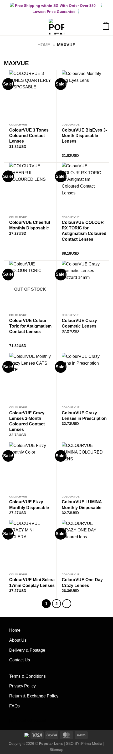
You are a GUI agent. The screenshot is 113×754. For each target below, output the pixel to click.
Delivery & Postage (27, 650)
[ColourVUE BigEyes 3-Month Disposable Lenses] (83, 95)
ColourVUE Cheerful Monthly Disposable (29, 225)
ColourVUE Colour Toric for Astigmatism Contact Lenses (30, 326)
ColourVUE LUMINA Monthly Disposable (82, 504)
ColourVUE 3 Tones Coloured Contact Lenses (29, 135)
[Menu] (7, 26)
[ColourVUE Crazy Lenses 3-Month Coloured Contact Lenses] (30, 378)
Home (44, 45)
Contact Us (19, 660)
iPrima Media (91, 743)
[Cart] (106, 26)
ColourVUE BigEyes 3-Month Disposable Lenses (84, 135)
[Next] (66, 603)
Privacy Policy (22, 686)
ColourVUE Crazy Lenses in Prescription (84, 415)
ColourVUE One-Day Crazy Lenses (82, 582)
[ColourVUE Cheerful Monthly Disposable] (30, 188)
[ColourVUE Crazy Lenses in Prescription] (83, 378)
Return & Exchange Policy (33, 696)
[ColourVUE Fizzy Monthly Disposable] (30, 467)
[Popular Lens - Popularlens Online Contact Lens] (56, 26)
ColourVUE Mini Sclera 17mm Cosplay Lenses (32, 582)
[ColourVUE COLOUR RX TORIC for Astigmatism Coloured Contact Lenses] (83, 188)
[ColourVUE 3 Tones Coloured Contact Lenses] (30, 95)
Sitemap (56, 749)
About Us (18, 640)
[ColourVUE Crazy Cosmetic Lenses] (83, 286)
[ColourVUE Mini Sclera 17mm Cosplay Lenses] (30, 545)
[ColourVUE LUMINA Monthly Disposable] (83, 467)
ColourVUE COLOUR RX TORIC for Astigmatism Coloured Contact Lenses (84, 231)
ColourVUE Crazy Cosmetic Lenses (79, 323)
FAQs (14, 706)
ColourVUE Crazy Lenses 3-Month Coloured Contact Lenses (27, 421)
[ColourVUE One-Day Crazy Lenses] (83, 545)
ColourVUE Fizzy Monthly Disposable (29, 504)
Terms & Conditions (27, 676)
